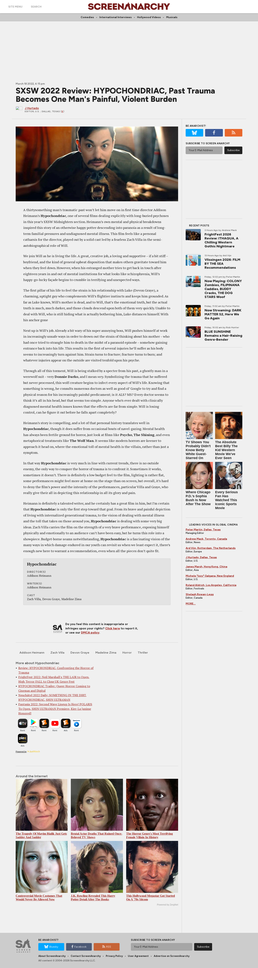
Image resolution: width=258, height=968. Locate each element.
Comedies (87, 17)
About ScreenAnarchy (52, 956)
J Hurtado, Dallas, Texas (201, 557)
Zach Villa (57, 652)
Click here (112, 628)
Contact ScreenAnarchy (86, 956)
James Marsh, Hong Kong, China (206, 566)
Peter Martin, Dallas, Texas (203, 529)
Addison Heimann (31, 652)
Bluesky (53, 946)
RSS (108, 946)
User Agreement (138, 956)
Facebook (80, 946)
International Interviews (115, 17)
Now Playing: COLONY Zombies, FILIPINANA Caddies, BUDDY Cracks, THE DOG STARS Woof (223, 289)
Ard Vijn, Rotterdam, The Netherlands (211, 548)
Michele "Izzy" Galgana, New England (210, 575)
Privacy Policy (114, 956)
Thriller (143, 652)
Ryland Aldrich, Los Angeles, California (211, 585)
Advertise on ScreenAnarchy (171, 956)
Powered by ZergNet (167, 904)
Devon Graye (79, 652)
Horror (127, 652)
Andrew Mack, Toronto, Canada (206, 538)
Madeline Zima (105, 652)
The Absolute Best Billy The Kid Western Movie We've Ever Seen (226, 450)
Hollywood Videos (149, 17)
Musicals (171, 17)
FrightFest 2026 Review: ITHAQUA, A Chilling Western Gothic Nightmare (221, 240)
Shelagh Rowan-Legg (200, 594)
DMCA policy (90, 632)
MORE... (191, 603)
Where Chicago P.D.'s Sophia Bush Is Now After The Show (198, 498)
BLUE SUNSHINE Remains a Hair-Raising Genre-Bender (223, 336)
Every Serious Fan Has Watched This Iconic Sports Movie (226, 500)
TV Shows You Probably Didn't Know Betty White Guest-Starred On (198, 450)
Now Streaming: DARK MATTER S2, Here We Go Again (223, 314)
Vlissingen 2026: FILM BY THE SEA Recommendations (222, 264)
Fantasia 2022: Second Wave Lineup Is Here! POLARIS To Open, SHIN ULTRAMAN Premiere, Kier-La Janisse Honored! (55, 708)
